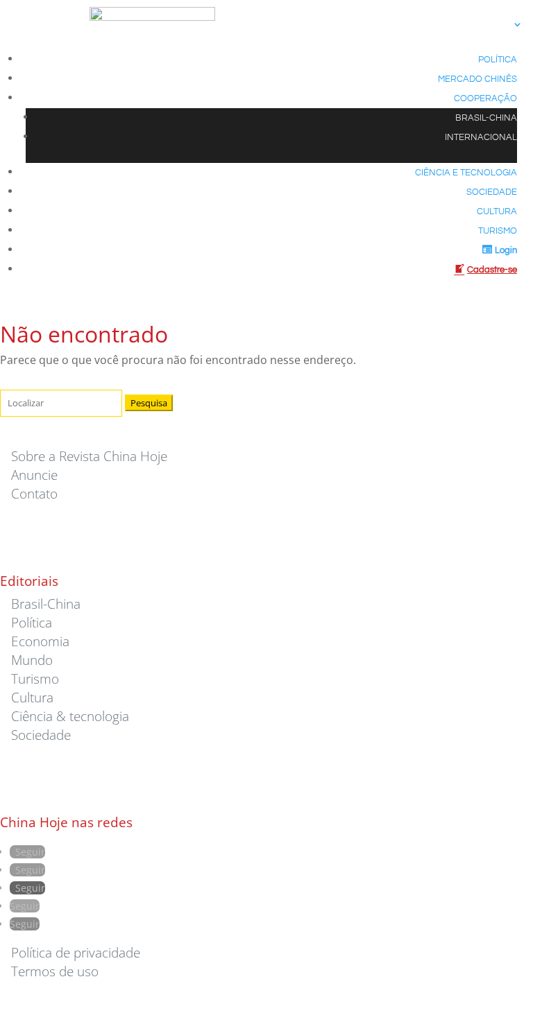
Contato (34, 493)
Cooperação (485, 98)
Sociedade (491, 192)
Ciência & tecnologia (70, 716)
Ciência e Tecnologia (466, 173)
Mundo (32, 659)
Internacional (481, 137)
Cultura (497, 211)
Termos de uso (55, 971)
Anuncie (34, 474)
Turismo (497, 231)
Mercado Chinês (477, 79)
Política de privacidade (75, 952)
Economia (40, 641)
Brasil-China (486, 118)
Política (497, 59)
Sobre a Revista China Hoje (89, 456)
